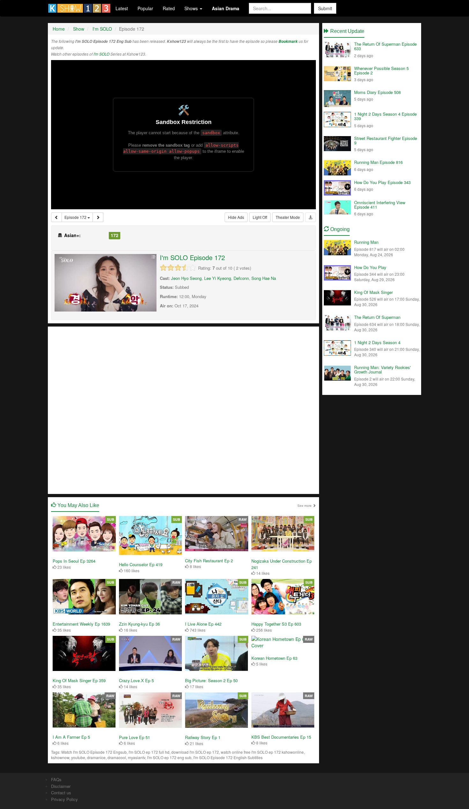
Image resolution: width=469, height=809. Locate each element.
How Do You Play (370, 267)
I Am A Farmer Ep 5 (71, 737)
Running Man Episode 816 (378, 162)
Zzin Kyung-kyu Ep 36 (139, 624)
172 (114, 235)
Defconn (241, 278)
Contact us (61, 793)
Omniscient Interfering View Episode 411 (379, 204)
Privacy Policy (64, 799)
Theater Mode (288, 217)
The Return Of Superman (377, 317)
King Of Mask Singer (373, 292)
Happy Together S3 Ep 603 (276, 624)
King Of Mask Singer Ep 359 (79, 680)
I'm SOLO (101, 54)
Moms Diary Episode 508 (377, 92)
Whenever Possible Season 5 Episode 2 (381, 70)
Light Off (260, 217)
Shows (191, 8)
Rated (169, 8)
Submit (325, 8)
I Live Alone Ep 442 (203, 624)
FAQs (56, 779)
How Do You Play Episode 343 (382, 182)
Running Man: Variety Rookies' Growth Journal (382, 369)
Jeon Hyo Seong (186, 278)
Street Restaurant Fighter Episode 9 (385, 140)
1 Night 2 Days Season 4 (377, 342)
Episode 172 (75, 217)
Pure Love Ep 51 (134, 737)
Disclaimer (61, 786)
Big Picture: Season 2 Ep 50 (211, 680)
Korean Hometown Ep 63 (274, 658)
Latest (121, 8)
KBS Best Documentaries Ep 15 (281, 737)
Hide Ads (236, 217)
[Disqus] (183, 409)
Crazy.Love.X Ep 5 (136, 680)
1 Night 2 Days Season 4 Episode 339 (385, 116)
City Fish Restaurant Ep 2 (209, 561)
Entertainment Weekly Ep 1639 (81, 624)
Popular (145, 8)
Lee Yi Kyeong (217, 278)
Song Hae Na (263, 278)
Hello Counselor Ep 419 (140, 564)
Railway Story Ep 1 (202, 737)
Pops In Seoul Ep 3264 (74, 561)
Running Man (366, 242)
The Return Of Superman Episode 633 (385, 46)
